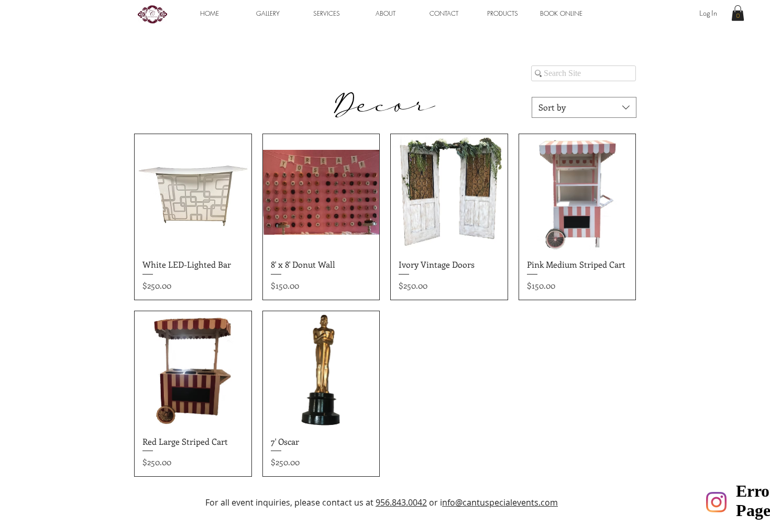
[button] (267, 13)
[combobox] (584, 107)
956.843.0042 (401, 502)
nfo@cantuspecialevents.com (500, 502)
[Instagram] (716, 502)
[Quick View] (193, 192)
